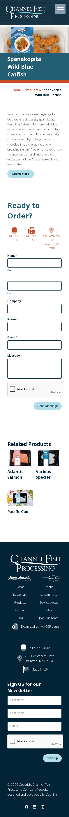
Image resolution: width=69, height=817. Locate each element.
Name (12, 255)
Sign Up (52, 758)
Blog (20, 618)
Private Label (20, 594)
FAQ (49, 610)
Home (16, 90)
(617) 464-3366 (40, 647)
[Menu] (60, 9)
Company (14, 301)
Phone (12, 319)
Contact (20, 610)
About (49, 587)
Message (14, 355)
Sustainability (48, 594)
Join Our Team (49, 618)
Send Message (47, 406)
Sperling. (51, 794)
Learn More (20, 174)
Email (12, 337)
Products (31, 90)
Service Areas (49, 602)
